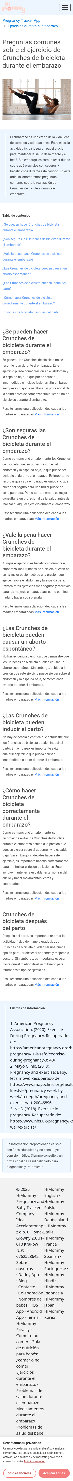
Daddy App (28, 1274)
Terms (33, 1317)
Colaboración (30, 1293)
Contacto (26, 1287)
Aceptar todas (54, 1473)
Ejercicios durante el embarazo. (33, 25)
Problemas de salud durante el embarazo (29, 1396)
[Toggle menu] (65, 7)
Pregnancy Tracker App (21, 20)
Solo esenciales (19, 1473)
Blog (22, 1280)
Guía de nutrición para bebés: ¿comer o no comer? (28, 1354)
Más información (46, 414)
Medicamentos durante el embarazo (30, 1415)
